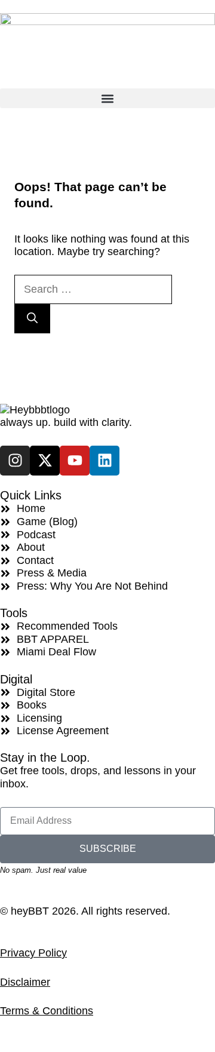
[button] (107, 98)
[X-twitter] (45, 461)
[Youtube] (75, 461)
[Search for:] (93, 289)
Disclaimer (25, 982)
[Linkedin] (104, 461)
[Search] (32, 318)
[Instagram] (15, 461)
